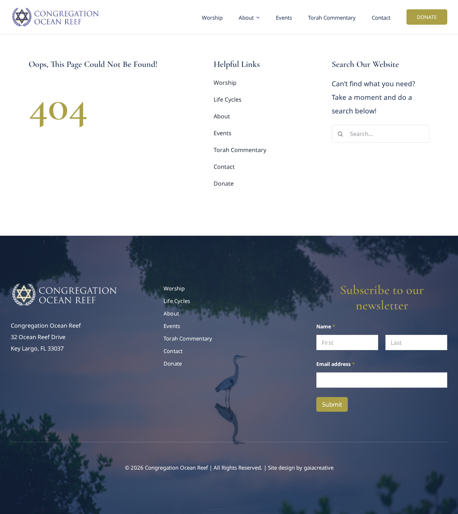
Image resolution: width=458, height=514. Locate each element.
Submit (332, 404)
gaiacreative (318, 467)
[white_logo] (64, 285)
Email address (335, 364)
